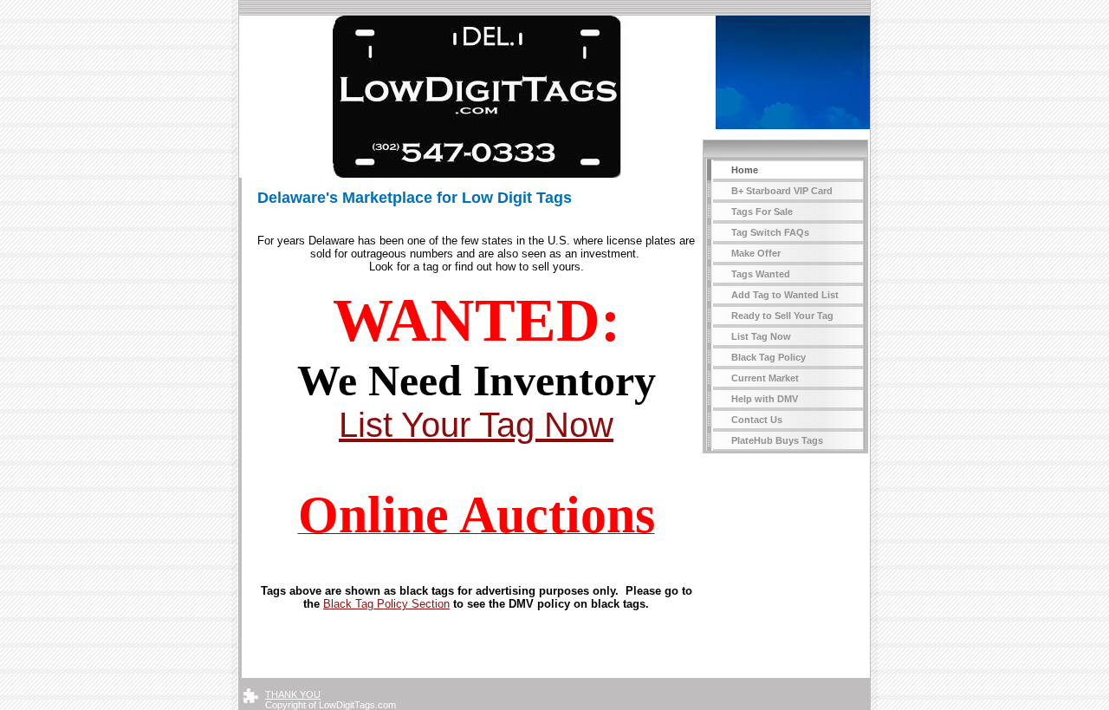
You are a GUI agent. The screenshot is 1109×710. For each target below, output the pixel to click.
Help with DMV (764, 399)
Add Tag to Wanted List (785, 295)
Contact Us (756, 419)
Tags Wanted (760, 274)
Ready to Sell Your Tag (782, 315)
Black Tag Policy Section (386, 603)
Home (744, 170)
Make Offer (756, 253)
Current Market (765, 378)
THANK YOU (293, 694)
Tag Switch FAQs (770, 232)
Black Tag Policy (768, 357)
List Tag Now (761, 336)
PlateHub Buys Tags (777, 440)
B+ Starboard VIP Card (782, 191)
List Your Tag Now (476, 425)
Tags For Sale (762, 211)
